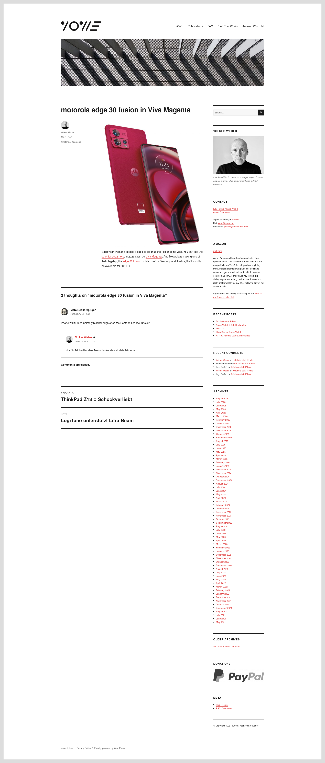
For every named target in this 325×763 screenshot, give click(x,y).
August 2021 (222, 611)
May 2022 (221, 579)
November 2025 (223, 430)
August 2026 (222, 398)
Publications (195, 26)
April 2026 (221, 412)
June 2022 (221, 576)
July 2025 (220, 444)
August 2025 (222, 441)
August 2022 (222, 568)
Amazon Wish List (253, 26)
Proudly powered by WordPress (109, 748)
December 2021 (223, 597)
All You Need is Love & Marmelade (233, 335)
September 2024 (224, 480)
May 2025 (221, 451)
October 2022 (222, 561)
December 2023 (223, 512)
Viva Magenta (154, 256)
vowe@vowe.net (226, 223)
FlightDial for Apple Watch (228, 332)
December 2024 (223, 469)
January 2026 (222, 423)
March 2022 (222, 586)
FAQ (210, 26)
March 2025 (222, 458)
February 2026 (223, 419)
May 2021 (221, 622)
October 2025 (222, 434)
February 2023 (223, 547)
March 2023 (222, 544)
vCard (179, 26)
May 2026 (221, 409)
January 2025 (222, 465)
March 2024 (222, 501)
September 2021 (224, 607)
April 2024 (221, 497)
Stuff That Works (228, 26)
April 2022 (221, 583)
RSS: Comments (224, 708)
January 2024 (222, 508)
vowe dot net (67, 748)
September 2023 (224, 522)
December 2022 (223, 554)
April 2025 (221, 455)
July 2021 (220, 615)
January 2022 (222, 593)
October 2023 (222, 519)
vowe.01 (236, 219)
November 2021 (223, 600)
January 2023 (222, 551)
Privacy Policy (84, 748)
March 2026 (222, 416)
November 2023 (223, 515)
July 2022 (220, 572)
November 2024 (223, 473)
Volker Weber (67, 132)
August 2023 (222, 526)
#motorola (66, 141)
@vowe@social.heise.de (236, 226)
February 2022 (223, 590)
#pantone (76, 141)
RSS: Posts (222, 704)
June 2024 (221, 490)
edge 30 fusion (131, 261)
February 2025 (223, 462)
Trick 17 (220, 328)
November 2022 (223, 558)
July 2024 (220, 487)
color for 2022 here (113, 256)
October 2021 (222, 604)
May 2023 (221, 536)
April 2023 (221, 540)
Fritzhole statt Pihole (226, 321)
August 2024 (222, 483)
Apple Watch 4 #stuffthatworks (231, 324)
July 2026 (220, 402)
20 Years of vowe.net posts (226, 646)
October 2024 (222, 476)
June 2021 (221, 618)
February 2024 (223, 505)
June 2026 (221, 405)
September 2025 (224, 437)
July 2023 (220, 529)
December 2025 (223, 426)
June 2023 (221, 533)
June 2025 (221, 448)
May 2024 (221, 494)
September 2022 (224, 565)
